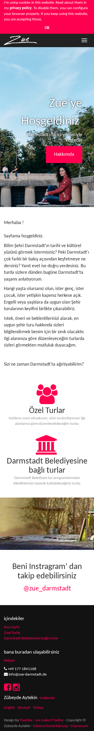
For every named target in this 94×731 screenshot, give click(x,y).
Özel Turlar (12, 633)
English (9, 708)
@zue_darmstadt (47, 588)
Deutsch (23, 708)
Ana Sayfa (12, 627)
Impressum (79, 726)
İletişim (9, 661)
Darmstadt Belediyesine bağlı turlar (31, 638)
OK (47, 28)
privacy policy (21, 8)
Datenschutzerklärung (50, 726)
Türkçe (38, 708)
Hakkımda (64, 154)
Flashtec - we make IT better (42, 720)
